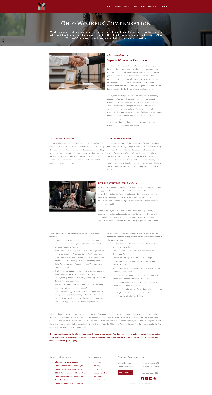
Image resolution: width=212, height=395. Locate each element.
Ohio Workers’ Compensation (66, 362)
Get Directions (125, 372)
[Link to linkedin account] (150, 378)
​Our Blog (97, 366)
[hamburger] (47, 5)
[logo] (41, 6)
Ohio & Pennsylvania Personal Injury (69, 366)
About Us (97, 362)
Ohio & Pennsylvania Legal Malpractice (70, 373)
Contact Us (98, 369)
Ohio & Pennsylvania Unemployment (69, 369)
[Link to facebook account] (142, 378)
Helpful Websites (100, 380)
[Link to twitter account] (146, 378)
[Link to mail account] (154, 378)
